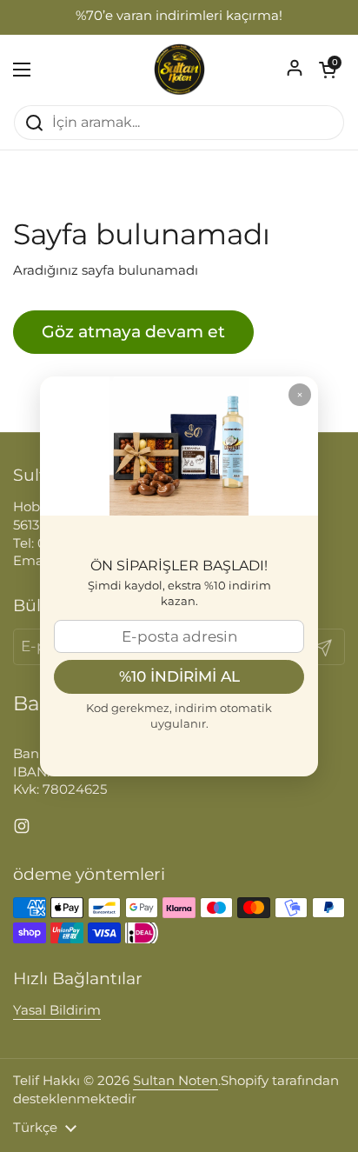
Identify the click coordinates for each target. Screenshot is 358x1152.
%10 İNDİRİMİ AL (179, 676)
